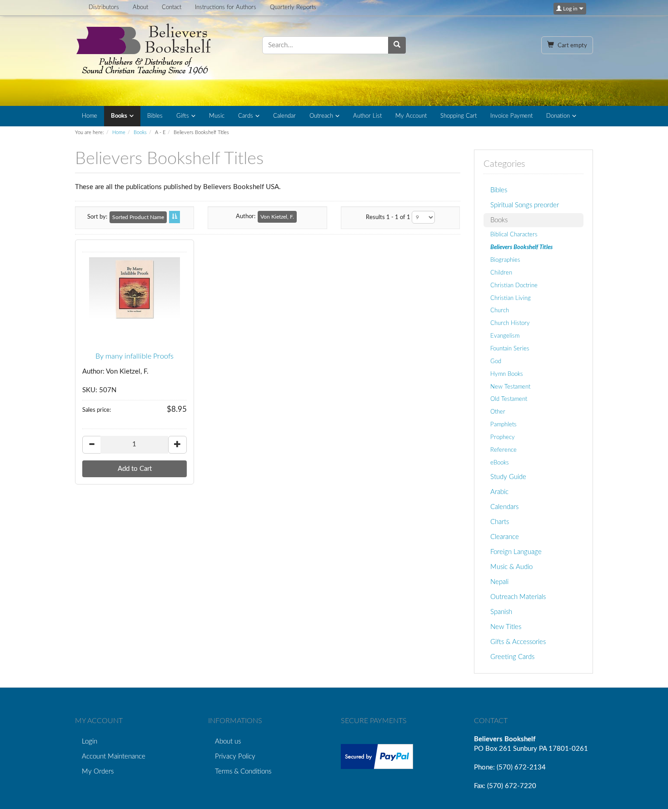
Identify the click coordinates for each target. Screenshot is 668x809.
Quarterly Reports (293, 7)
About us (228, 741)
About (140, 7)
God (495, 361)
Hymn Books (506, 374)
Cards (245, 116)
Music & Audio (511, 567)
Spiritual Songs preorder (524, 205)
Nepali (499, 582)
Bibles (155, 116)
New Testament (510, 387)
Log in (570, 8)
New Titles (505, 627)
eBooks (499, 462)
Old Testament (508, 399)
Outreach (321, 116)
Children (501, 272)
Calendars (504, 507)
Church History (510, 323)
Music (216, 116)
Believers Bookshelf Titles (521, 247)
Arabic (499, 492)
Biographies (505, 260)
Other (497, 411)
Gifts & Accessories (518, 642)
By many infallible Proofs (134, 356)
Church (499, 310)
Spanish (501, 612)
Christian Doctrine (514, 285)
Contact (171, 7)
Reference (503, 450)
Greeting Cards (512, 657)
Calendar (284, 116)
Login (89, 741)
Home (89, 116)
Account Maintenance (113, 756)
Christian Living (510, 298)
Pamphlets (503, 424)
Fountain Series (509, 348)
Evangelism (504, 336)
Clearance (504, 537)
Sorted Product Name (138, 217)
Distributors (104, 7)
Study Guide (508, 477)
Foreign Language (516, 552)
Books (119, 116)
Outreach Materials (518, 597)
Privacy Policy (235, 756)
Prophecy (502, 437)
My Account (411, 116)
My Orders (98, 771)
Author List (367, 116)
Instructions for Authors (225, 7)
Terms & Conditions (243, 771)
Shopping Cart (458, 116)
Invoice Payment (511, 116)
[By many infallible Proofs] (134, 289)
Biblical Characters (514, 234)
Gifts (182, 116)
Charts (499, 522)
